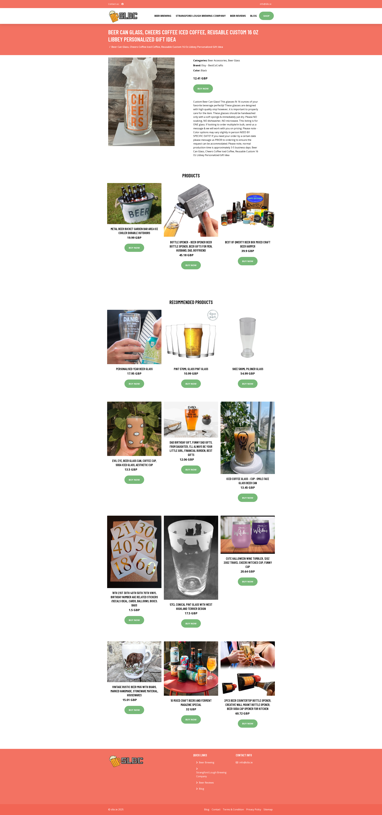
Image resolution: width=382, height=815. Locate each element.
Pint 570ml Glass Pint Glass (191, 369)
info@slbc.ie (265, 4)
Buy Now (203, 88)
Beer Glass (234, 60)
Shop (266, 15)
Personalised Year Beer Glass (134, 369)
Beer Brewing (162, 15)
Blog (253, 15)
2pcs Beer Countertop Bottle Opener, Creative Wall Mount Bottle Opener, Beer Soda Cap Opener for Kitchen (247, 704)
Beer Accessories (217, 60)
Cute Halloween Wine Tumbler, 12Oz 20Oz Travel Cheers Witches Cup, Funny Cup (248, 563)
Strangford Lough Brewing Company (201, 15)
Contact (216, 809)
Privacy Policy (253, 809)
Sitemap (268, 809)
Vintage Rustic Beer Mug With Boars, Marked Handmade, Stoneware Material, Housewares (134, 691)
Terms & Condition (233, 809)
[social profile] (122, 4)
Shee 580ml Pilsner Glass (247, 369)
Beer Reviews (238, 15)
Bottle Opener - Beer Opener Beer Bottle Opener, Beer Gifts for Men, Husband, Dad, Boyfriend (191, 246)
